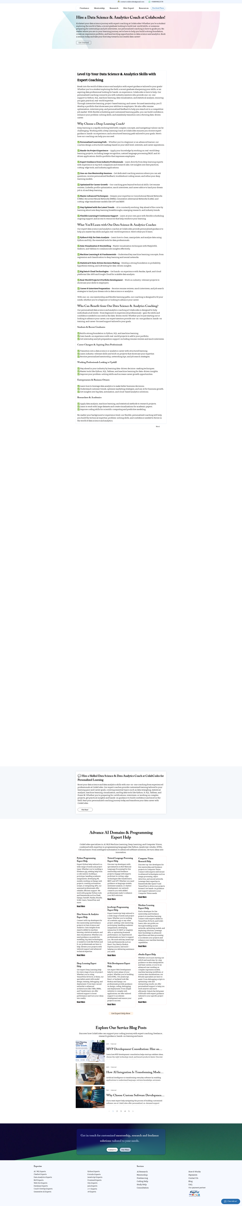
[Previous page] (109, 1111)
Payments (192, 1175)
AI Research (142, 1172)
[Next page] (133, 1111)
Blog (190, 1181)
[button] (121, 1013)
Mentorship (142, 1175)
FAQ (190, 1184)
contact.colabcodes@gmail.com (132, 2)
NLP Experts (38, 1180)
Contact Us (193, 1178)
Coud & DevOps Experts (43, 1189)
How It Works (194, 1172)
